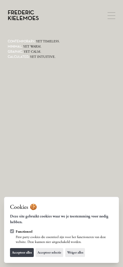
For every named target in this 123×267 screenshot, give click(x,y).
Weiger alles (75, 252)
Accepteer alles (22, 252)
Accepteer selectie (49, 252)
